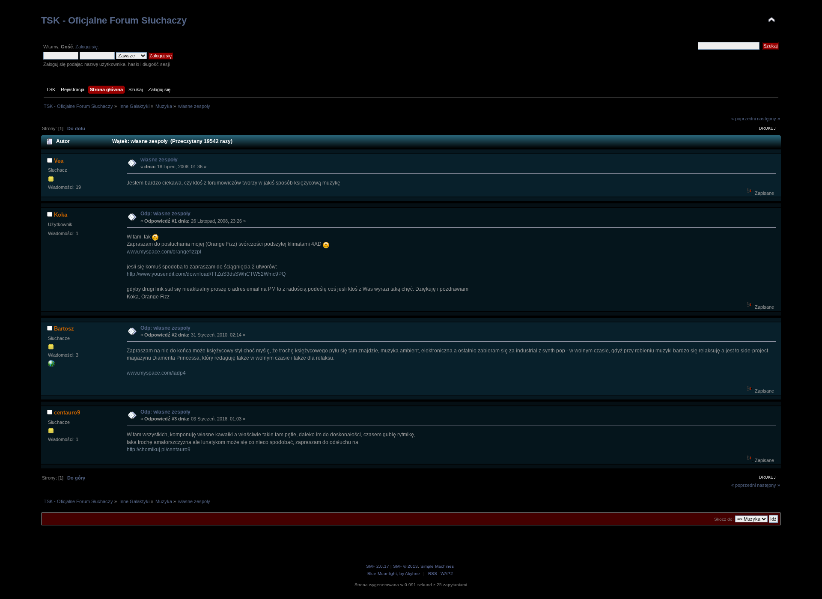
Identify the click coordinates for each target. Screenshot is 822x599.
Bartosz (64, 328)
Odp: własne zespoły (165, 214)
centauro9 (67, 412)
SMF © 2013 (405, 566)
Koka (60, 215)
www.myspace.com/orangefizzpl (164, 252)
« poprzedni (743, 118)
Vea (58, 161)
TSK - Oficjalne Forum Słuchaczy (114, 20)
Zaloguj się (86, 46)
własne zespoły (159, 160)
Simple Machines (437, 566)
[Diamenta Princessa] (51, 365)
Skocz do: (724, 519)
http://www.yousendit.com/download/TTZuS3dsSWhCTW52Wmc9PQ (206, 274)
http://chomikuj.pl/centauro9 (159, 450)
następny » (768, 118)
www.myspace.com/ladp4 (156, 373)
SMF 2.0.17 (377, 566)
